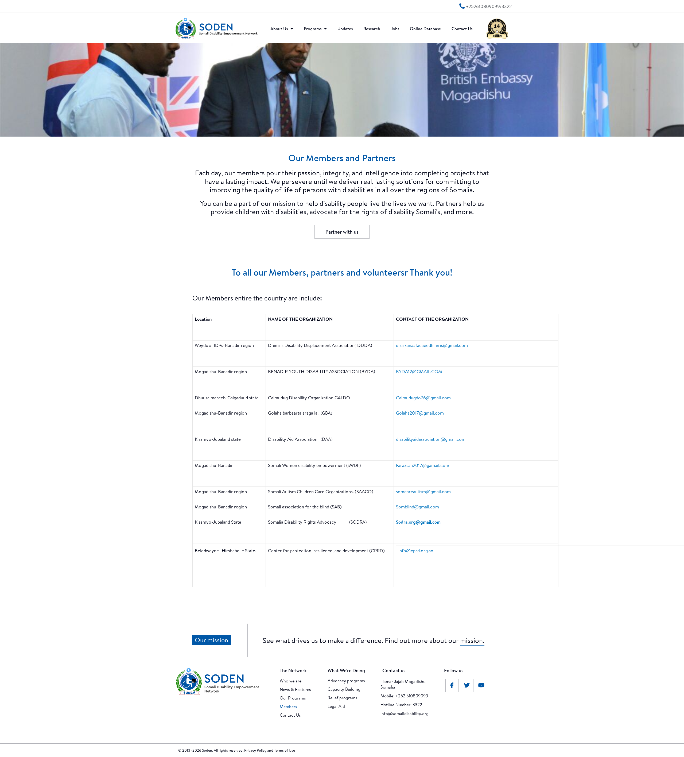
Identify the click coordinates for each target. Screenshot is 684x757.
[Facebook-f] (452, 685)
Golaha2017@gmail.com (420, 413)
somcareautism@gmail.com (423, 491)
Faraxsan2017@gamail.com (422, 465)
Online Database (425, 29)
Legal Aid (336, 706)
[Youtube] (481, 685)
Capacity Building (344, 689)
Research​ (371, 29)
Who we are (290, 681)
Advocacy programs (346, 680)
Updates (345, 29)
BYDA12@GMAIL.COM (419, 371)
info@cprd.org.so (415, 550)
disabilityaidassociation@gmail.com (430, 439)
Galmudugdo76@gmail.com (423, 398)
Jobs (395, 29)
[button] (342, 232)
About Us (279, 29)
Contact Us (462, 29)
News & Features (295, 689)
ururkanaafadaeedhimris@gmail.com (432, 345)
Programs (312, 29)
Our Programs (293, 698)
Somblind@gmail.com (417, 507)
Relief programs (342, 698)
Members (288, 706)
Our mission (211, 639)
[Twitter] (466, 685)
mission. (472, 640)
